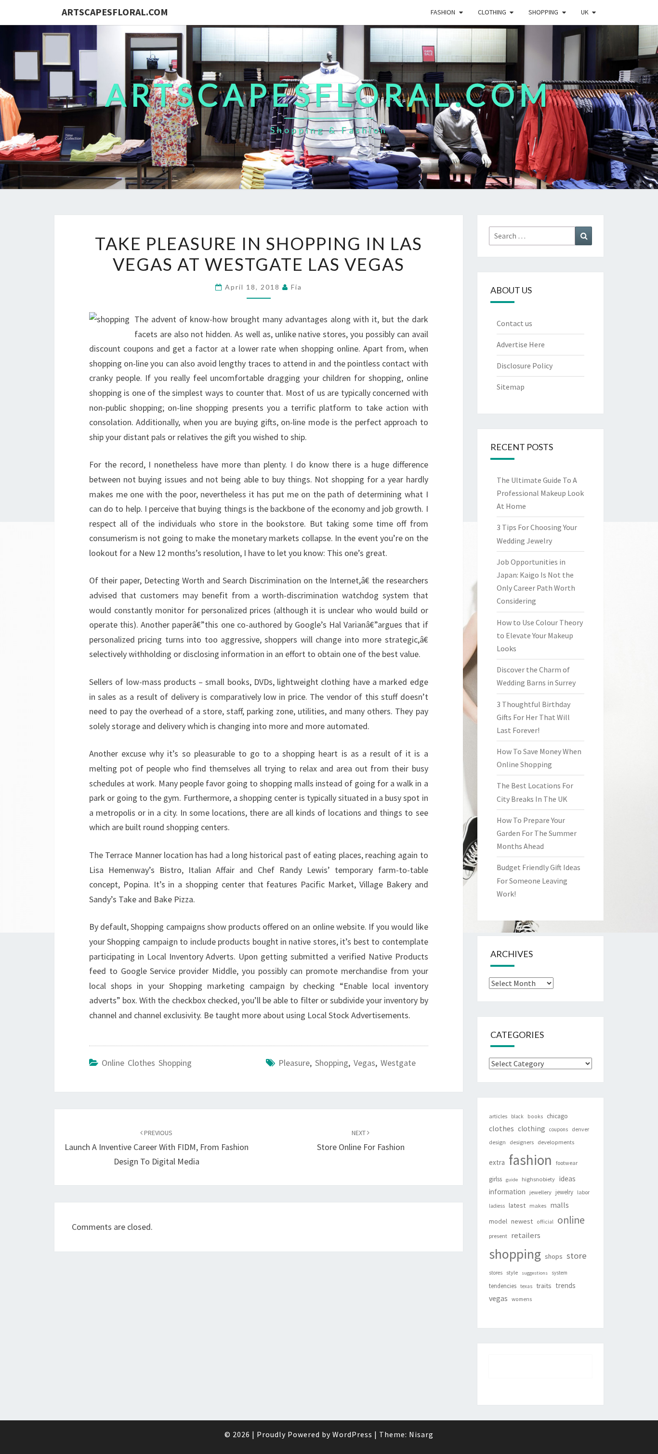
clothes (501, 1128)
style (512, 1272)
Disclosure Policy (525, 365)
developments (556, 1142)
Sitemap (511, 387)
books (535, 1116)
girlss (495, 1179)
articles (498, 1116)
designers (522, 1142)
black (517, 1116)
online (571, 1220)
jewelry (564, 1192)
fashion (530, 1160)
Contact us (514, 323)
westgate (398, 1062)
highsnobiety (538, 1179)
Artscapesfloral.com (115, 12)
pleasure (294, 1062)
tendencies (502, 1286)
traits (544, 1285)
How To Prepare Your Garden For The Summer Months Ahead (537, 833)
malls (559, 1205)
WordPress (352, 1434)
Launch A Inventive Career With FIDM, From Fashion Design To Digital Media (157, 1147)
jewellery (540, 1192)
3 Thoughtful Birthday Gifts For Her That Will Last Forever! (533, 717)
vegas (364, 1062)
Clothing (492, 12)
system (559, 1272)
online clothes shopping (147, 1062)
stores (495, 1272)
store (576, 1255)
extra (497, 1162)
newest (522, 1221)
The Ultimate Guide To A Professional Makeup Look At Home (540, 493)
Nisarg (421, 1434)
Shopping (543, 12)
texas (526, 1286)
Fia (296, 287)
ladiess (497, 1205)
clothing (531, 1128)
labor (583, 1192)
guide (512, 1179)
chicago (557, 1116)
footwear (567, 1162)
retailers (525, 1235)
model (498, 1221)
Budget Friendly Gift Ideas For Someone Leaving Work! (538, 880)
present (498, 1235)
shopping (331, 1062)
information (507, 1191)
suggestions (535, 1273)
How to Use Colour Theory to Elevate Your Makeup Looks (540, 635)
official (545, 1221)
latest (517, 1205)
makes (537, 1205)
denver (580, 1129)
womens (522, 1299)
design (497, 1142)
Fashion (443, 12)
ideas (567, 1178)
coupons (558, 1129)
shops (554, 1256)
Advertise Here (521, 344)
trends (565, 1285)
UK (585, 12)
